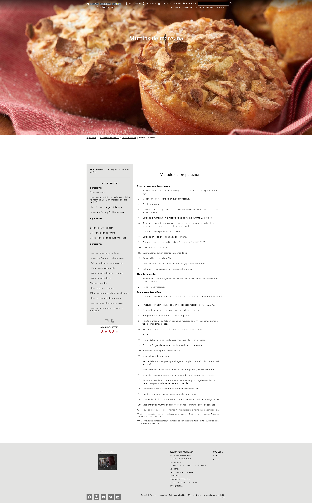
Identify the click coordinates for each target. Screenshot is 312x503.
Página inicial (91, 138)
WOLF (216, 455)
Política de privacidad (177, 495)
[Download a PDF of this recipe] (112, 321)
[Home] (88, 4)
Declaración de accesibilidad (214, 495)
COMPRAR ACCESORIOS (180, 479)
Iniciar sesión (135, 3)
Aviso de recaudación (158, 495)
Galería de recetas (129, 138)
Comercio (199, 7)
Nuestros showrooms (171, 3)
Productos (175, 7)
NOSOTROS (174, 469)
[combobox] (213, 3)
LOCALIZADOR (175, 462)
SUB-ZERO (218, 452)
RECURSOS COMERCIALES (180, 455)
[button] (231, 3)
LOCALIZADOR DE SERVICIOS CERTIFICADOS (188, 466)
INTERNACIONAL (176, 486)
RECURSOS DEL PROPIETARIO (182, 452)
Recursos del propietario (109, 138)
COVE (216, 459)
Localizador (150, 3)
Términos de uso (194, 495)
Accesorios (191, 3)
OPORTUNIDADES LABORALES (182, 472)
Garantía (144, 495)
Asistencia (210, 7)
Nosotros (221, 7)
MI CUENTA (174, 476)
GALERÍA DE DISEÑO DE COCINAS (183, 483)
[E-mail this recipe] (108, 321)
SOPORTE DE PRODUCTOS (180, 459)
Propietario (188, 7)
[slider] (110, 331)
